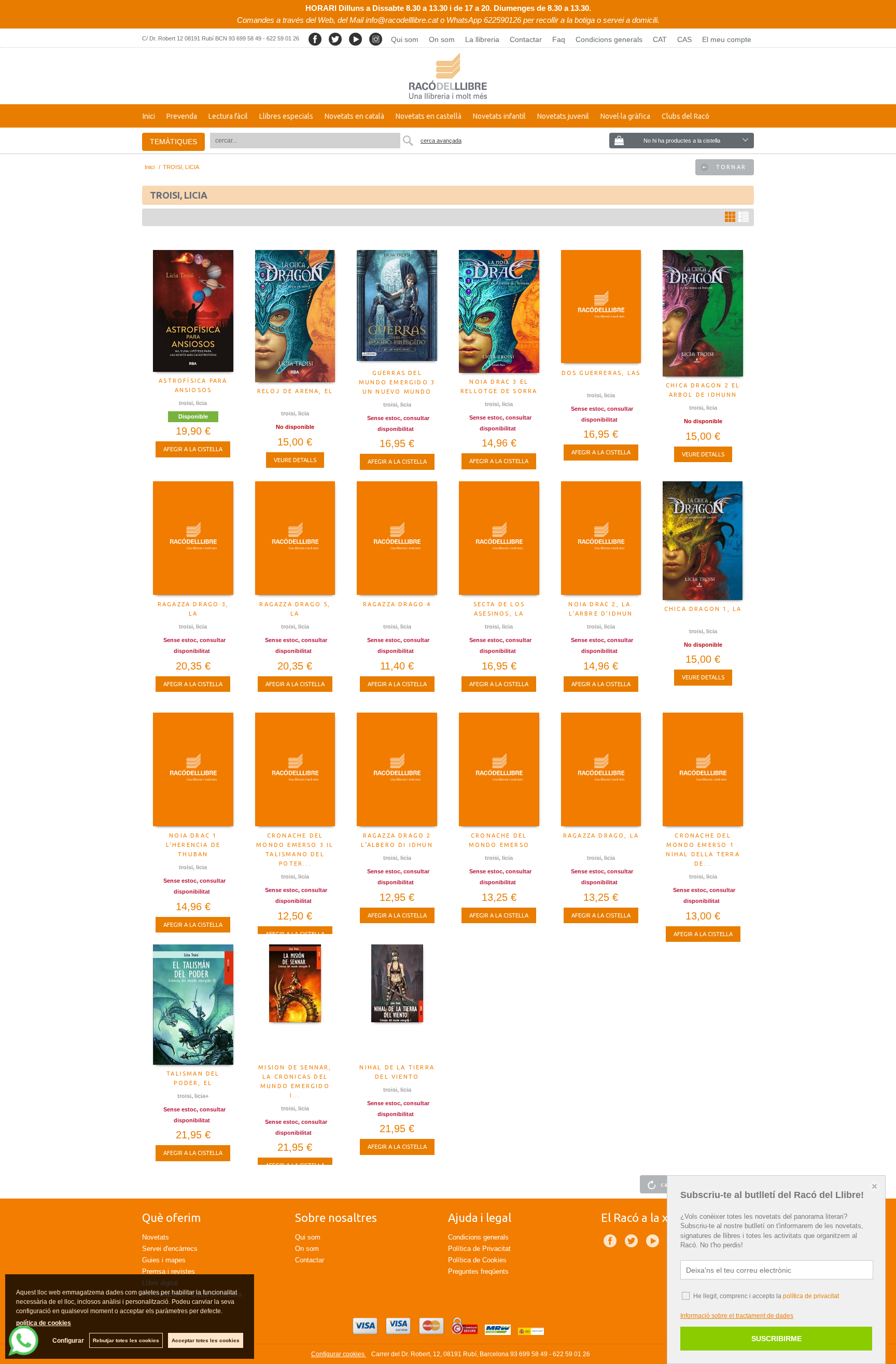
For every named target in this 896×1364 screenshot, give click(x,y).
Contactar (526, 39)
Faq (558, 39)
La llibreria (482, 39)
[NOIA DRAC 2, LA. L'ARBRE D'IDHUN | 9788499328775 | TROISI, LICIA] (601, 538)
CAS (684, 39)
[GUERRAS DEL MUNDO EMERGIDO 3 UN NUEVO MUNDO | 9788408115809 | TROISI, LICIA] (397, 307)
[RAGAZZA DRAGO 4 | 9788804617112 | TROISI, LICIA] (397, 538)
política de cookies (43, 1323)
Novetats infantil (499, 116)
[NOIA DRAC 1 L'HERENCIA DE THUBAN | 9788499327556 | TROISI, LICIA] (193, 770)
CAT (660, 39)
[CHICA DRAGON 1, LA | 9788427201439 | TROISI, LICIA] (703, 540)
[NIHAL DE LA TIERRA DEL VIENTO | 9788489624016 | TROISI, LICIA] (397, 1001)
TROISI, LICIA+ (192, 1096)
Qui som (404, 39)
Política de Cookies (477, 1260)
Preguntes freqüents (478, 1271)
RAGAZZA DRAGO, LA (601, 835)
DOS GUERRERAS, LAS (601, 373)
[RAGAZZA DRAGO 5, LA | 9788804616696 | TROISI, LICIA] (295, 538)
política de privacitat (811, 1296)
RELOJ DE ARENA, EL (295, 391)
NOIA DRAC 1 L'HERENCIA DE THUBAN (193, 844)
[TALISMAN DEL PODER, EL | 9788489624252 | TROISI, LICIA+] (193, 1004)
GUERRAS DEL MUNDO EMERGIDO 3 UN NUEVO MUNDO (397, 382)
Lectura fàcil (228, 116)
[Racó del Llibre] (448, 76)
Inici (149, 116)
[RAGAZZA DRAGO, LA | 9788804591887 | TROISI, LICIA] (601, 770)
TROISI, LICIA (193, 403)
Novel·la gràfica (625, 116)
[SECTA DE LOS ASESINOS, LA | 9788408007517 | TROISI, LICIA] (499, 538)
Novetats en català (354, 116)
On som (442, 39)
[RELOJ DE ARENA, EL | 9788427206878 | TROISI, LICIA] (295, 316)
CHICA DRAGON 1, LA (703, 609)
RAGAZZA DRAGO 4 (397, 604)
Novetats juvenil (563, 116)
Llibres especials (286, 116)
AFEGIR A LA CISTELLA (192, 449)
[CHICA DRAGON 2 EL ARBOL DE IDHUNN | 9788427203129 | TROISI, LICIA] (703, 313)
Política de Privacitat (479, 1248)
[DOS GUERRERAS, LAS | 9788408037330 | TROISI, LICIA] (601, 307)
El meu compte (726, 39)
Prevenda (181, 116)
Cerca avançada (441, 140)
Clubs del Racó (685, 116)
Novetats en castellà (428, 116)
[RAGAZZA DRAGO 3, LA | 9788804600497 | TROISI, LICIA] (193, 538)
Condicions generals (609, 39)
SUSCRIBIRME (776, 1338)
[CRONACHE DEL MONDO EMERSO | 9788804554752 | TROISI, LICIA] (499, 770)
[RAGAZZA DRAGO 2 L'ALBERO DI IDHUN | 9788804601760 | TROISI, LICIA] (397, 770)
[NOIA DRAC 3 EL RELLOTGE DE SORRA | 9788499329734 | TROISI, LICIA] (499, 311)
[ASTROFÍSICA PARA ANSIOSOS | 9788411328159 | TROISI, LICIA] (193, 311)
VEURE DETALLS (295, 460)
